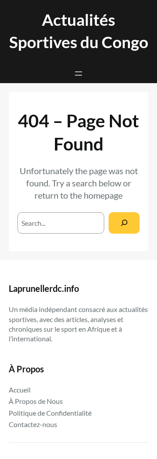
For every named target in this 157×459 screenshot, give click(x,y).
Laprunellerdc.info (44, 288)
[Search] (124, 223)
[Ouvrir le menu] (78, 73)
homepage (103, 195)
